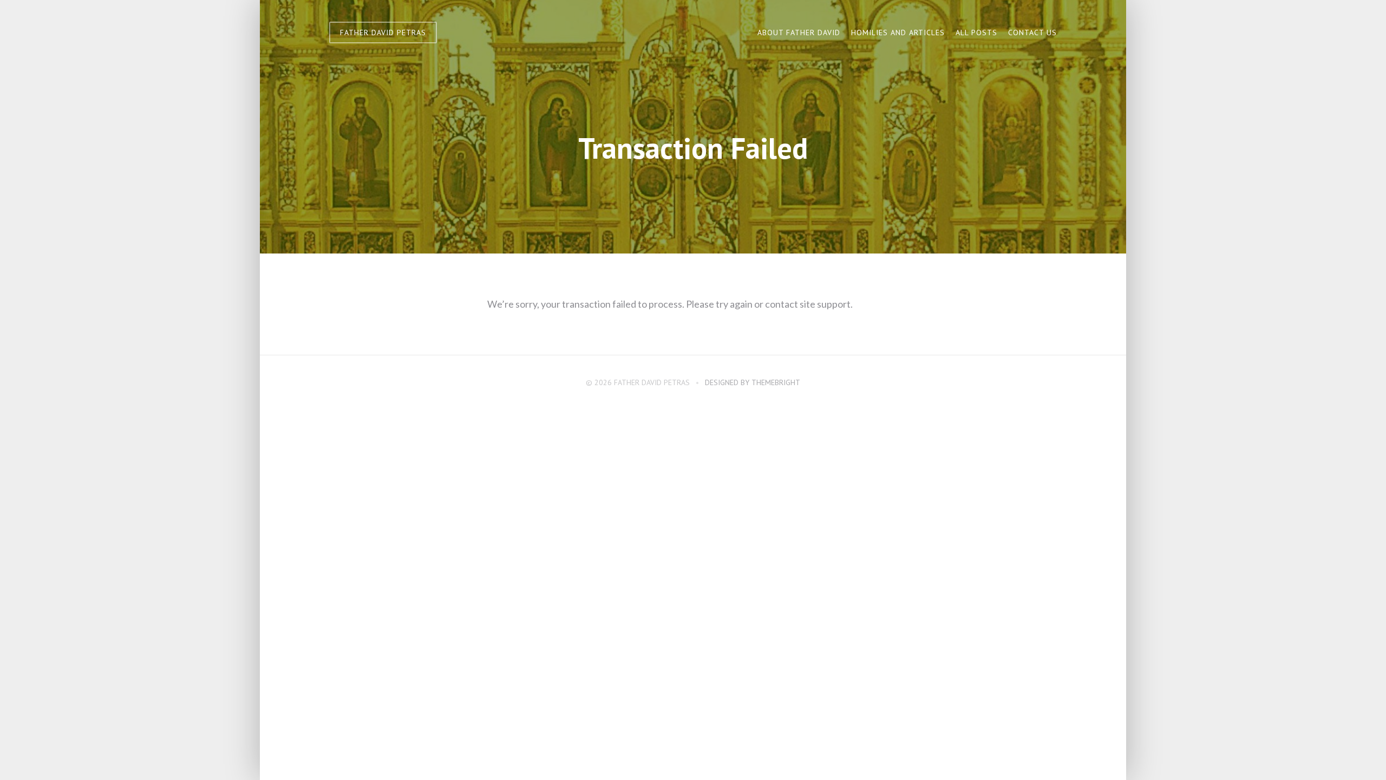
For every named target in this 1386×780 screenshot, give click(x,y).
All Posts (976, 32)
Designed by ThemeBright (752, 382)
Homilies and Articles (898, 32)
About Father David (798, 32)
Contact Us (1032, 32)
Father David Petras (383, 32)
